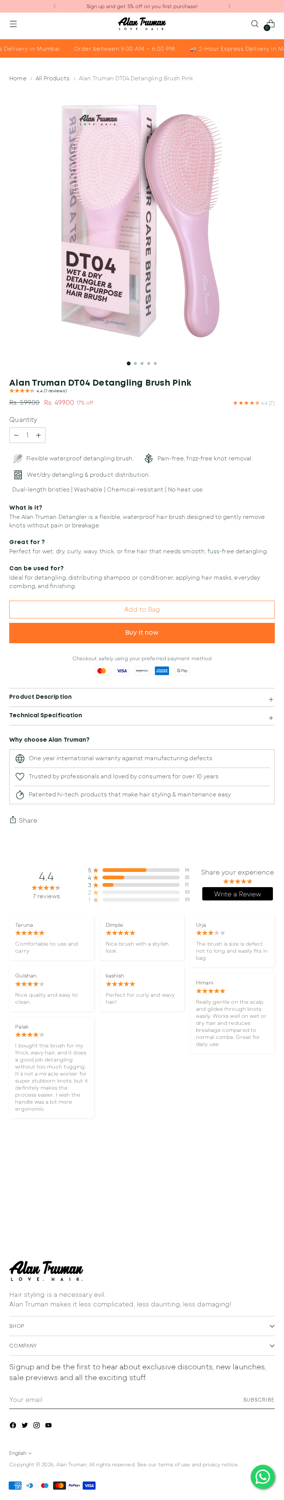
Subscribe (259, 1400)
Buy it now (142, 633)
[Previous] (55, 6)
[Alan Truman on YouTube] (49, 1427)
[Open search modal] (255, 23)
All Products (53, 78)
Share (28, 820)
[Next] (229, 6)
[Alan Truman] (142, 23)
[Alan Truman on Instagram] (37, 1427)
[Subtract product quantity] (38, 435)
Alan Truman (71, 1464)
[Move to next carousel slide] (268, 1185)
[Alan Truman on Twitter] (25, 1427)
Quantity (23, 419)
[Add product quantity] (16, 435)
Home (17, 78)
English (17, 1453)
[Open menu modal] (13, 23)
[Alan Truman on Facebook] (13, 1427)
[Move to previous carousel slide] (251, 1185)
